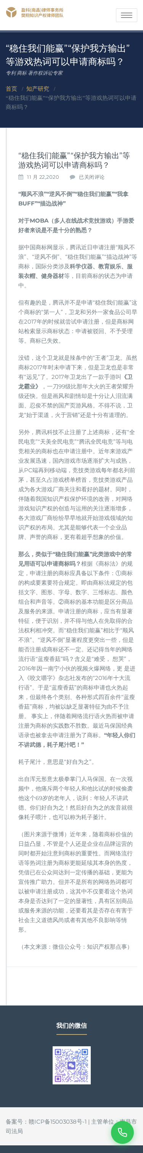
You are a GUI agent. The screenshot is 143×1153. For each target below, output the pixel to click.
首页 (11, 89)
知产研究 (37, 89)
